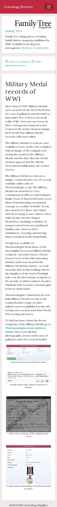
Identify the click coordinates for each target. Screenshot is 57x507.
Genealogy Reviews (18, 7)
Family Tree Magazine (19, 61)
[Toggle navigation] (49, 7)
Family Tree (13, 31)
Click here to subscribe (35, 47)
